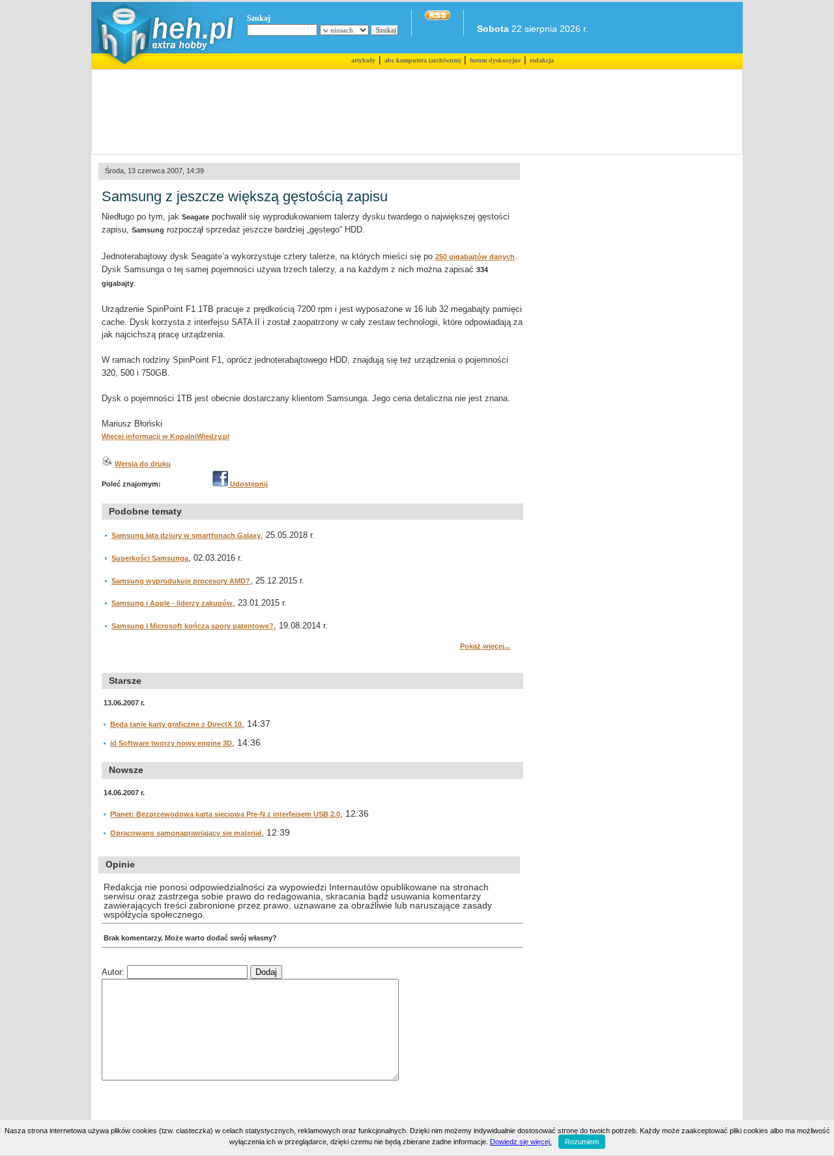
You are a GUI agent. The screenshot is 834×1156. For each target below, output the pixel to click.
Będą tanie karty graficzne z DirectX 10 (176, 724)
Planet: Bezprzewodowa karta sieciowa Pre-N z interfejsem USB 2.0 (225, 814)
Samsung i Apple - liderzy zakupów (172, 603)
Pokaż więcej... (485, 646)
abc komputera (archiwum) (422, 60)
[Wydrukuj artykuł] (107, 464)
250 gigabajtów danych (475, 257)
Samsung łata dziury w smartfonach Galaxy (186, 535)
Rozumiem (582, 1142)
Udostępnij (248, 484)
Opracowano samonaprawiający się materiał (185, 833)
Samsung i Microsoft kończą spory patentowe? (192, 626)
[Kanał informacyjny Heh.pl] (437, 17)
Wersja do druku (143, 464)
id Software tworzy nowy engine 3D (171, 743)
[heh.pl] (163, 66)
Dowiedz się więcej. (521, 1142)
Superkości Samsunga (149, 558)
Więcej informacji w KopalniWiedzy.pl (165, 436)
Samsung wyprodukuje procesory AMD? (180, 581)
